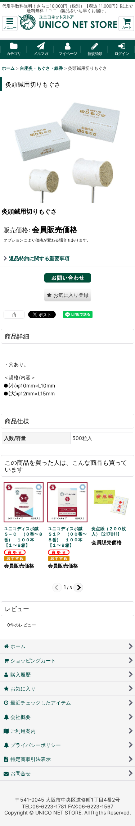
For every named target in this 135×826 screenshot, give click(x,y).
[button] (10, 23)
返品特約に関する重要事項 (39, 258)
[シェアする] (14, 314)
